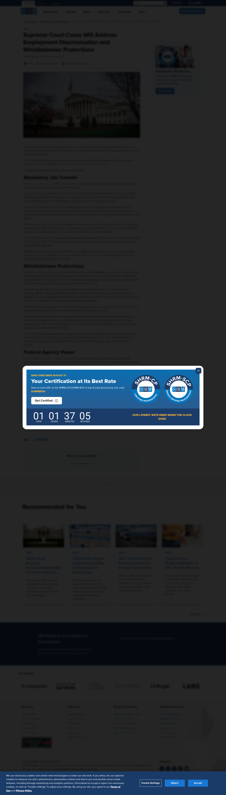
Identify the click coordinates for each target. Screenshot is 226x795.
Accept (198, 783)
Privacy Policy (24, 790)
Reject (174, 783)
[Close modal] (198, 370)
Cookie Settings (150, 783)
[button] (46, 400)
